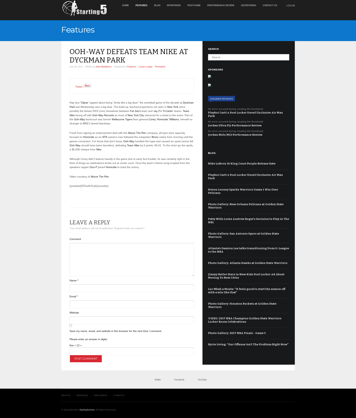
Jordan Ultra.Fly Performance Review (235, 125)
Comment (75, 239)
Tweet (78, 86)
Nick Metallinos (103, 66)
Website (74, 312)
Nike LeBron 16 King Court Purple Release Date (242, 163)
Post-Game (194, 5)
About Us (65, 395)
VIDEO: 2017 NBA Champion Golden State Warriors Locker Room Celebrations (244, 320)
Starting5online (87, 410)
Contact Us (270, 5)
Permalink (160, 66)
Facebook (179, 379)
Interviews (174, 5)
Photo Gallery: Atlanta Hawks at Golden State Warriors (247, 263)
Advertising (248, 5)
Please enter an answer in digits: (89, 339)
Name (74, 280)
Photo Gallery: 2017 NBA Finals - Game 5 (237, 333)
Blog (157, 5)
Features (141, 5)
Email (74, 296)
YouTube (202, 379)
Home (125, 5)
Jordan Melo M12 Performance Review (235, 134)
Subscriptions (100, 395)
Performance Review (220, 5)
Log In (290, 5)
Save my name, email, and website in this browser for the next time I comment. (116, 331)
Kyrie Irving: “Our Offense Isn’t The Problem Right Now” (248, 344)
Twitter (157, 379)
